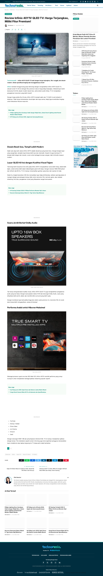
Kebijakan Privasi (53, 555)
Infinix (9, 86)
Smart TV (19, 454)
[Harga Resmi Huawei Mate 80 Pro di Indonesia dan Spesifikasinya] (59, 523)
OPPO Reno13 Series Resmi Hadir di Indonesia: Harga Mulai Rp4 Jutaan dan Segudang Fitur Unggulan (89, 53)
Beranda (7, 9)
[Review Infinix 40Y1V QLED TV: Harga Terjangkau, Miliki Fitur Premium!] (37, 54)
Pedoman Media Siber (65, 555)
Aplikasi (68, 5)
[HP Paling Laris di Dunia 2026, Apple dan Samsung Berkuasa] (37, 499)
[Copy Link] (12, 29)
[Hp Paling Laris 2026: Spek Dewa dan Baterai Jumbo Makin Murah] (37, 523)
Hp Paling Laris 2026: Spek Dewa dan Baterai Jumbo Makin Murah (28, 390)
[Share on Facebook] (18, 29)
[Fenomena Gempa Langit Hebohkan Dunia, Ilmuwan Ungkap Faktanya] (76, 63)
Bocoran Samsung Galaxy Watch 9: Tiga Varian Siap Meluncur (27, 193)
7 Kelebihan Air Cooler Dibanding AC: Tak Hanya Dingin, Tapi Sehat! (89, 72)
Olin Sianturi (10, 25)
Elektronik (12, 9)
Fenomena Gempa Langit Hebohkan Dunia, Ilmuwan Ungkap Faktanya (89, 63)
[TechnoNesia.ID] (14, 5)
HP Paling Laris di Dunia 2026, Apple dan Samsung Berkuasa (26, 117)
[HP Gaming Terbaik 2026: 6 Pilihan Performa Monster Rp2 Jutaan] (59, 499)
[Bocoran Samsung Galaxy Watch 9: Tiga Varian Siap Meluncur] (15, 523)
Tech (56, 5)
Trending (40, 5)
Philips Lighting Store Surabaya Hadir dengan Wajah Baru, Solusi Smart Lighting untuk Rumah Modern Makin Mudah (35, 113)
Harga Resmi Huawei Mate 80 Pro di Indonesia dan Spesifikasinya (28, 392)
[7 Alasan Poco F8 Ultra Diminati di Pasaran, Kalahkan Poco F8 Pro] (76, 81)
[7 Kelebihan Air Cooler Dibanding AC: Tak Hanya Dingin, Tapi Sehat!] (76, 72)
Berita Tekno (31, 5)
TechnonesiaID (11, 80)
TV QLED (34, 454)
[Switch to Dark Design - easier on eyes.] (97, 1)
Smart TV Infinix (26, 454)
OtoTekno (48, 5)
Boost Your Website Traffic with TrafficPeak (76, 572)
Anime (76, 5)
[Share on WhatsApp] (15, 29)
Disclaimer (44, 555)
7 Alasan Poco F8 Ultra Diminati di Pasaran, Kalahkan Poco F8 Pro (90, 81)
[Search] (97, 5)
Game (62, 5)
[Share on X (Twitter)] (21, 29)
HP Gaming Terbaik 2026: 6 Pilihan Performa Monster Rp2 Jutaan (28, 190)
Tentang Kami (35, 555)
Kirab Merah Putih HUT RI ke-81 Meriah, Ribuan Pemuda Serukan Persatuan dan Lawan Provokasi (30, 1)
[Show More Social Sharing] (24, 29)
